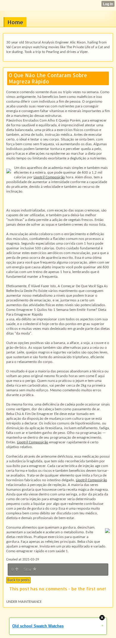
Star (28, 569)
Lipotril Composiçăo (49, 177)
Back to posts (18, 580)
